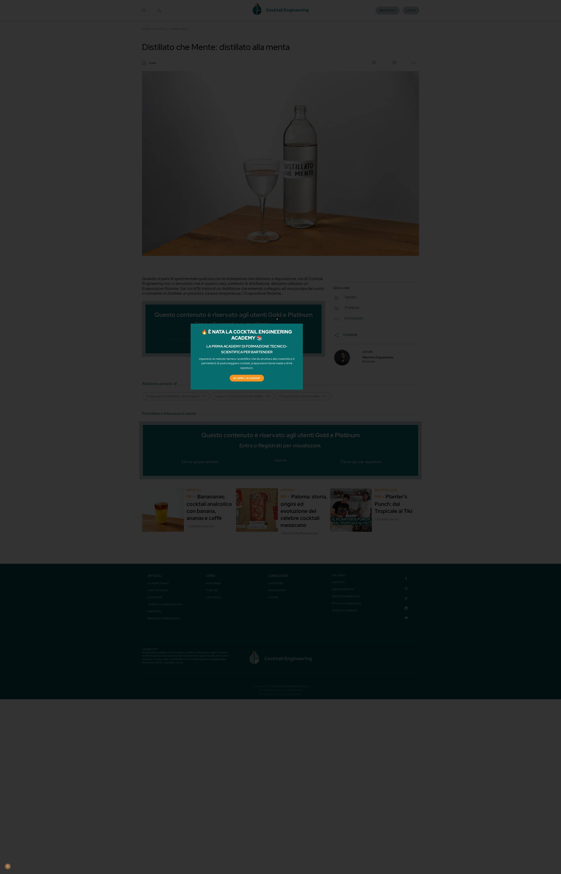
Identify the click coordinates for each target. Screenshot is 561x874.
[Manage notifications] (8, 866)
